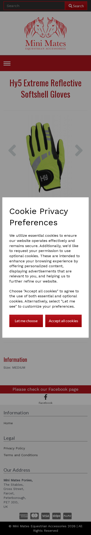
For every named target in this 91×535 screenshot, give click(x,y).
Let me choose (26, 320)
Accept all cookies (63, 320)
